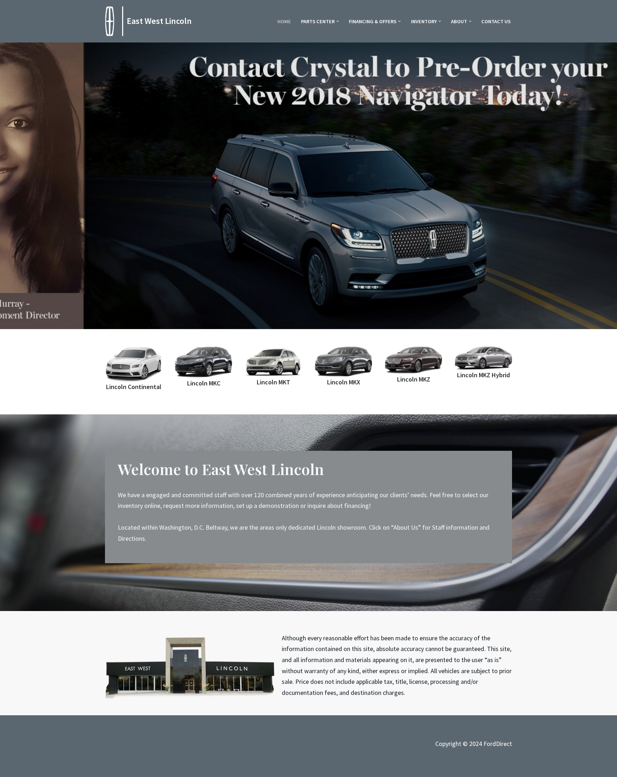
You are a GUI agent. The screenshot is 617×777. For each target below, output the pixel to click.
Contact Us (496, 21)
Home (284, 21)
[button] (337, 21)
